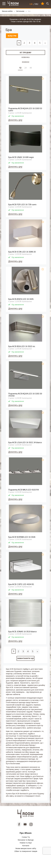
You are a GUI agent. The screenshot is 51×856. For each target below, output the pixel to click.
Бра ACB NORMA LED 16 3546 (21, 537)
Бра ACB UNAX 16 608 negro (21, 157)
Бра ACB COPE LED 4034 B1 (21, 584)
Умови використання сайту (25, 848)
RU (36, 4)
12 (20, 67)
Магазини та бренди (26, 840)
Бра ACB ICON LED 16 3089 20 (22, 252)
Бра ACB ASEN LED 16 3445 (21, 299)
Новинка (25, 57)
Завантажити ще (25, 658)
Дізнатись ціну (15, 120)
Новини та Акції (26, 843)
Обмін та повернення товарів (25, 851)
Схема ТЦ (26, 837)
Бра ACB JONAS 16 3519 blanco (22, 632)
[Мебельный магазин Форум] (13, 3)
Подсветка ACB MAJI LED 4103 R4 (23, 490)
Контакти (25, 846)
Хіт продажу (25, 53)
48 (31, 67)
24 (25, 67)
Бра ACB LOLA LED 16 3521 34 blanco (25, 442)
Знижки (25, 62)
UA (31, 4)
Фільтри (12, 36)
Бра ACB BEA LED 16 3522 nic (21, 346)
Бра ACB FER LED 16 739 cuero (22, 205)
